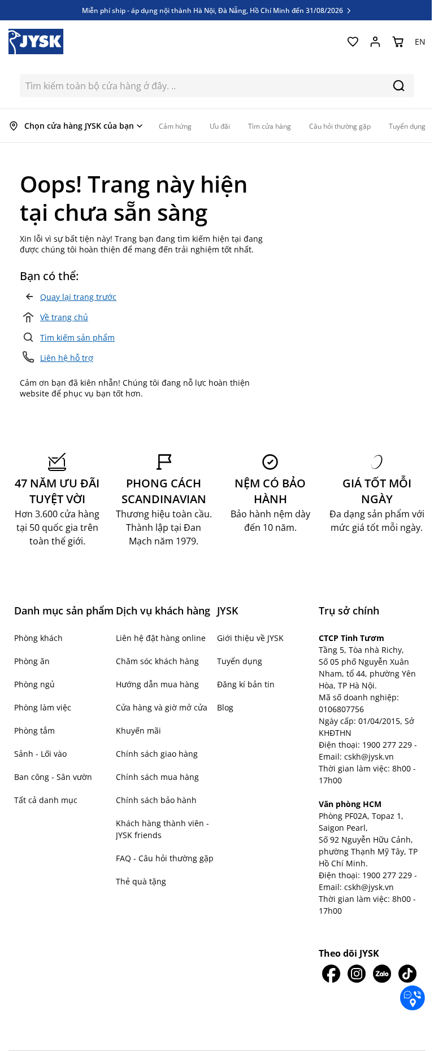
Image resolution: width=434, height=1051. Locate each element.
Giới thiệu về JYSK (250, 638)
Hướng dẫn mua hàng (157, 684)
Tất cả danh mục (45, 800)
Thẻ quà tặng (141, 881)
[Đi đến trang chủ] (36, 41)
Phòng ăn (32, 661)
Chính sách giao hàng (157, 753)
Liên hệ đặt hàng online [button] (161, 638)
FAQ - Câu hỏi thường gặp (165, 858)
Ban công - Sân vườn (53, 776)
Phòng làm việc (42, 707)
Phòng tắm (34, 730)
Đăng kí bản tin (246, 684)
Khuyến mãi (138, 730)
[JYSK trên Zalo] (381, 973)
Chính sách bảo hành (156, 800)
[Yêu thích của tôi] (352, 41)
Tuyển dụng (239, 661)
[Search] (398, 85)
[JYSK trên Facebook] (331, 973)
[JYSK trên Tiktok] (407, 973)
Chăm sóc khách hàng (157, 661)
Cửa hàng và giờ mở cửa (161, 707)
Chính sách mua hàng (157, 776)
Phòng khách (38, 638)
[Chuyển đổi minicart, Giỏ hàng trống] (397, 41)
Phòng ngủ (34, 684)
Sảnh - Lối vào (40, 753)
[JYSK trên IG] (356, 973)
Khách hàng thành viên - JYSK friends (162, 829)
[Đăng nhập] (375, 41)
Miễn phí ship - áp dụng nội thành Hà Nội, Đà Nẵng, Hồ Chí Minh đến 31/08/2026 (213, 10)
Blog (225, 707)
